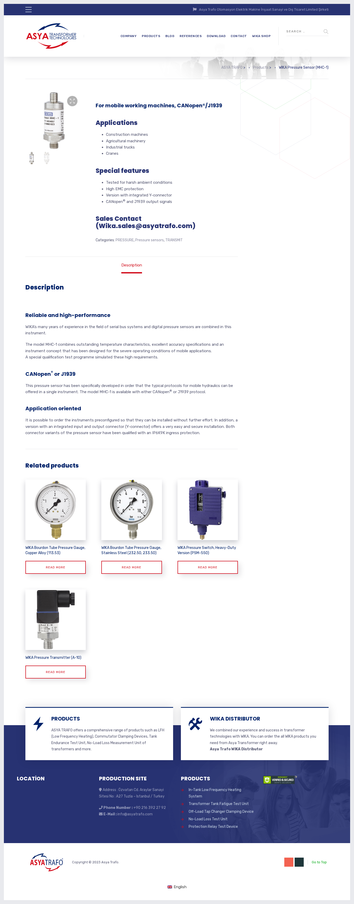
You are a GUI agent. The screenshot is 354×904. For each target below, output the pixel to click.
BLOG (169, 36)
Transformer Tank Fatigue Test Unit (219, 804)
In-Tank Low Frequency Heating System (215, 793)
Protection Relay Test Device (213, 826)
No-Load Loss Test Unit (208, 819)
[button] (72, 101)
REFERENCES (191, 36)
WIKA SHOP (261, 36)
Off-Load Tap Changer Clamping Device (221, 811)
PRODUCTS (151, 36)
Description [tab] (131, 265)
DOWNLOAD (216, 36)
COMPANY (129, 36)
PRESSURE (125, 240)
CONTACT (239, 36)
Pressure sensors (149, 240)
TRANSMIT (174, 240)
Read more (55, 567)
